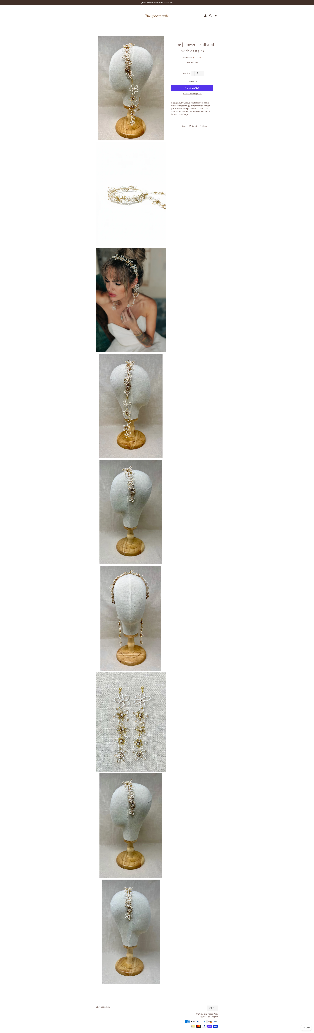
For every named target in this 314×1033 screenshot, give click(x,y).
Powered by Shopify (209, 1017)
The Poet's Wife (211, 1014)
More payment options (192, 94)
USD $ (211, 1008)
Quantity (186, 73)
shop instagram (103, 1007)
